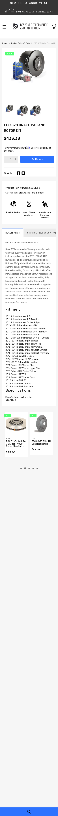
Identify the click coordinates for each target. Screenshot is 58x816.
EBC (33, 438)
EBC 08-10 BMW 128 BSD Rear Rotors (42, 442)
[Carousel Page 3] (29, 468)
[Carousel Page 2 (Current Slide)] (25, 468)
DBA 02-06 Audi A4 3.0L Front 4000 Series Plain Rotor (16, 444)
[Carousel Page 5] (37, 468)
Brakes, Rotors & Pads (31, 192)
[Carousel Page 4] (33, 468)
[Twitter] (23, 173)
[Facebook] (18, 173)
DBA (8, 438)
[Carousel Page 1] (21, 468)
